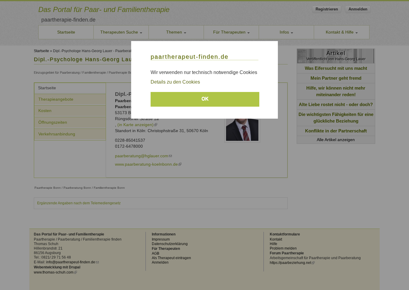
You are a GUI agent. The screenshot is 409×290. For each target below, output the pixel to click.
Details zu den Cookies (175, 81)
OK (205, 98)
